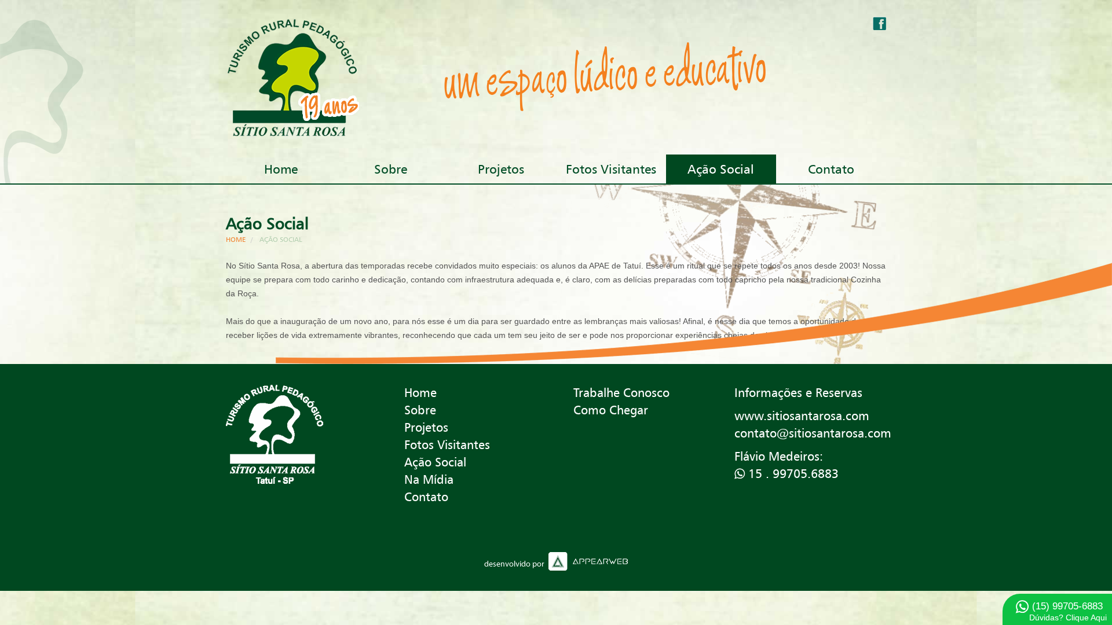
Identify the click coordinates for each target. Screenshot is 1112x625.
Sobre (390, 169)
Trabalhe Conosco (621, 392)
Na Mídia (428, 479)
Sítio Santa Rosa (274, 434)
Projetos (501, 169)
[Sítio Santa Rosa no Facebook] (879, 23)
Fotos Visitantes (611, 169)
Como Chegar (610, 410)
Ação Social (720, 169)
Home (281, 169)
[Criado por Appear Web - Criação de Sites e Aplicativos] (556, 561)
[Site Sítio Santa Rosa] (302, 77)
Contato (831, 169)
